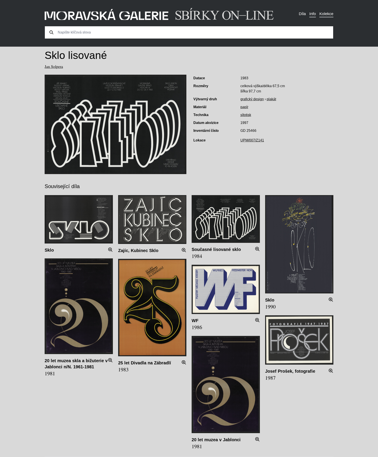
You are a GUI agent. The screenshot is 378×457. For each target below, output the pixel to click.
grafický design (252, 99)
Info (312, 14)
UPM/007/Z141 (252, 140)
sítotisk (245, 115)
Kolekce (326, 14)
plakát (271, 99)
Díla (302, 14)
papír (244, 107)
